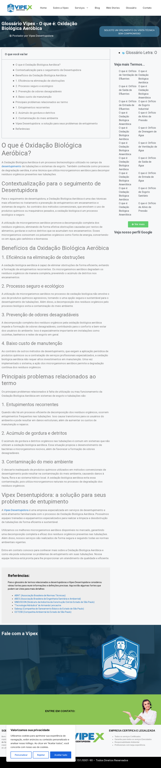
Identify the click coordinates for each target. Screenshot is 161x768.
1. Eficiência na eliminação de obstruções (40, 80)
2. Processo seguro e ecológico (34, 86)
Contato (147, 7)
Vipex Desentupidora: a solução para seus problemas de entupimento (57, 123)
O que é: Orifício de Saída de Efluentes (127, 90)
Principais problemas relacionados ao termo (42, 102)
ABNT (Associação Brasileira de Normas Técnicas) (40, 595)
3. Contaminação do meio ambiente (37, 118)
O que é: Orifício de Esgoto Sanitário (147, 192)
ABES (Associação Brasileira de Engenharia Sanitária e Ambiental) (47, 599)
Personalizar (21, 755)
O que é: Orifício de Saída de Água (147, 161)
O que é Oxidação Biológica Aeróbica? (38, 64)
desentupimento (11, 166)
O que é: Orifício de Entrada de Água (147, 177)
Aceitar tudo (60, 755)
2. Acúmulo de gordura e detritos (35, 112)
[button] (138, 224)
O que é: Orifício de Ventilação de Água (147, 146)
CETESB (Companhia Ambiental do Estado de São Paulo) (42, 612)
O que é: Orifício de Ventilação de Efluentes (128, 75)
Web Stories (113, 7)
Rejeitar (41, 755)
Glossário (131, 7)
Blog (97, 7)
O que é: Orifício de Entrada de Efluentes (127, 105)
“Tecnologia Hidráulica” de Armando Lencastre (37, 605)
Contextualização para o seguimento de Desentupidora (48, 70)
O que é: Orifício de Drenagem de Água (147, 131)
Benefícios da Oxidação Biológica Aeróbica (41, 75)
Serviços (80, 7)
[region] (40, 743)
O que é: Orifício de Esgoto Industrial (147, 105)
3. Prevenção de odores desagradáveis (39, 91)
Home (43, 7)
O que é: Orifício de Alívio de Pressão (147, 116)
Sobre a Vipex (61, 7)
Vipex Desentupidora (16, 510)
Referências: (23, 128)
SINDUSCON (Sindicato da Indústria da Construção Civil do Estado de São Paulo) (54, 602)
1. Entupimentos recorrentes (33, 107)
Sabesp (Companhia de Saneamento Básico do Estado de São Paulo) (49, 608)
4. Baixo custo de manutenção (34, 96)
